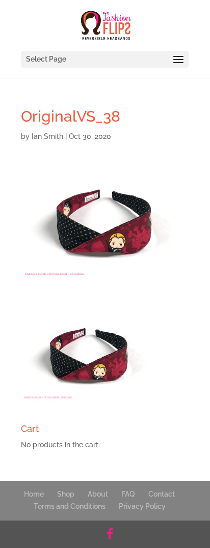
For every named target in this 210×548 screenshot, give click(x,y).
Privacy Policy (142, 506)
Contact (161, 494)
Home (34, 494)
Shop (65, 494)
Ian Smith (47, 136)
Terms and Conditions (70, 506)
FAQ (128, 494)
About (98, 494)
